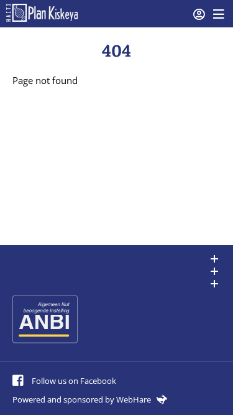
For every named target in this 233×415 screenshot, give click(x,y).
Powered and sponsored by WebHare (82, 399)
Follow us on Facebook (73, 380)
